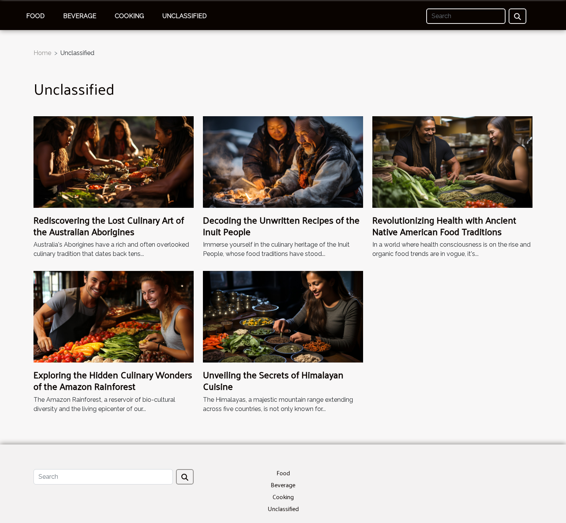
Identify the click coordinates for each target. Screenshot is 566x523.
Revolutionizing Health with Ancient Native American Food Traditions (444, 225)
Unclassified (184, 16)
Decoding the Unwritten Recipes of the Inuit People (281, 225)
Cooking (129, 16)
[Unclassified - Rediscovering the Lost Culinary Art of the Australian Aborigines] (113, 161)
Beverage (79, 16)
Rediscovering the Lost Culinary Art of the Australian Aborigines (108, 225)
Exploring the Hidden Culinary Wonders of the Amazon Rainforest (112, 380)
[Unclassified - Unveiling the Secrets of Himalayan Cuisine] (283, 316)
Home (42, 53)
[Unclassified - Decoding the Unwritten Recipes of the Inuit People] (283, 161)
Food (35, 16)
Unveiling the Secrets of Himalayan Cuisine (273, 380)
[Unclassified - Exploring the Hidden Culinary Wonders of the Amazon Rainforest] (113, 316)
